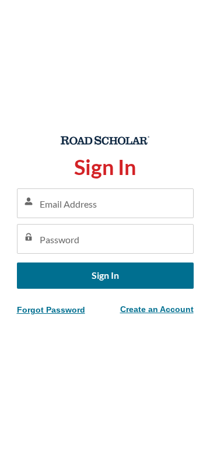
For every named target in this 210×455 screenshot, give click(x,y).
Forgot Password (51, 309)
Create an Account (157, 309)
